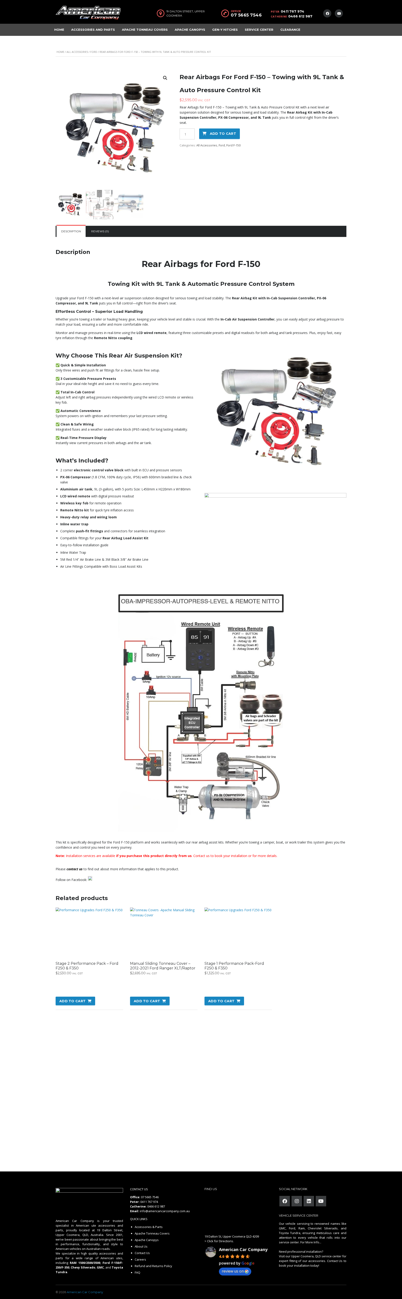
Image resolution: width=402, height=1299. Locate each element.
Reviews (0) (100, 231)
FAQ (137, 1272)
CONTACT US (139, 1189)
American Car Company (243, 1249)
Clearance (290, 29)
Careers (140, 1259)
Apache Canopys (190, 29)
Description (71, 231)
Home (59, 29)
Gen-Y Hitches (225, 29)
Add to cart (223, 134)
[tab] (71, 231)
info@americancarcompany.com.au (165, 1211)
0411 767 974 (292, 11)
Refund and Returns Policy (153, 1266)
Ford (93, 52)
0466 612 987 (300, 16)
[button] (165, 78)
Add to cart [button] (72, 1001)
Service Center (259, 29)
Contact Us (142, 1253)
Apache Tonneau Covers (145, 29)
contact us (75, 869)
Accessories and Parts (93, 29)
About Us (141, 1246)
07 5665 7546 (246, 15)
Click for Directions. (220, 1241)
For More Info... (310, 1242)
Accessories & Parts (149, 1227)
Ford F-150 (233, 145)
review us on (233, 1271)
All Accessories (77, 52)
